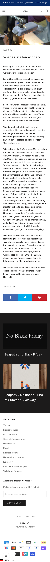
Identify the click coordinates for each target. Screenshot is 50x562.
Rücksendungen (10, 430)
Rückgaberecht (10, 453)
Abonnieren (14, 503)
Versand (7, 425)
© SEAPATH (25, 523)
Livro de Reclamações (13, 457)
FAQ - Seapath (10, 434)
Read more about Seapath (15, 466)
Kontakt (6, 448)
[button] (7, 560)
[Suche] (41, 10)
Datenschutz (9, 443)
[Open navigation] (3, 10)
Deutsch (29, 517)
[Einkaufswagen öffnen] (46, 10)
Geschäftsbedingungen (14, 439)
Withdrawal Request (12, 471)
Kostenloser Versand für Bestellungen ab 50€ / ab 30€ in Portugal (25, 3)
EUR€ (16, 517)
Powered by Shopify (25, 527)
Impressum (8, 462)
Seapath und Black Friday (23, 354)
